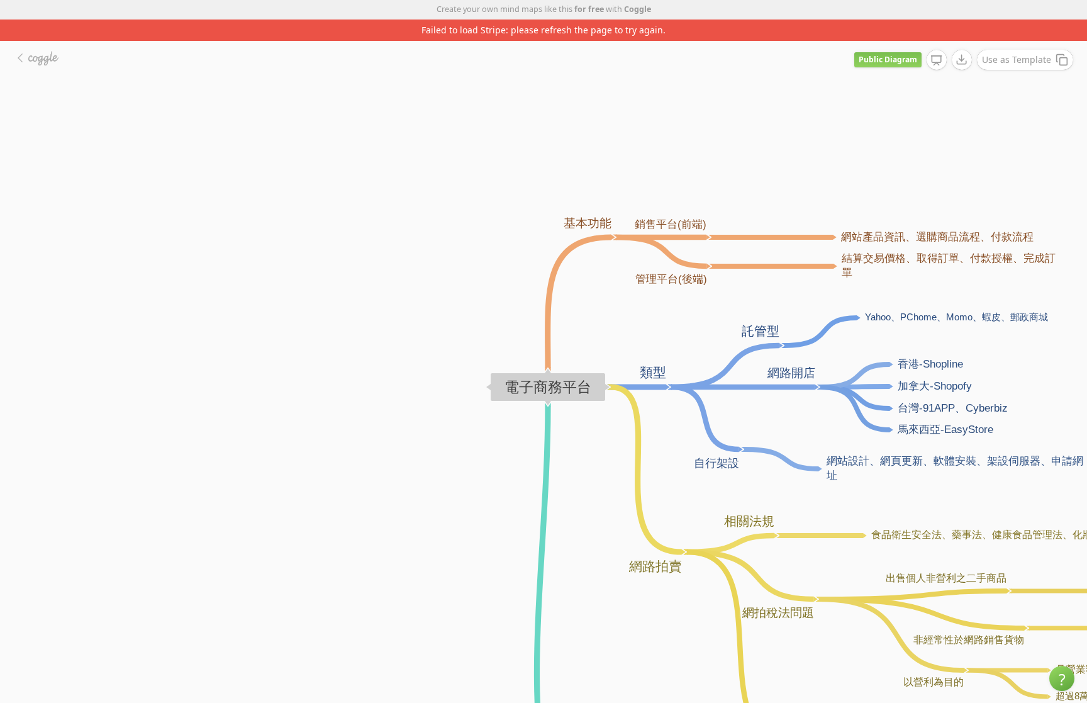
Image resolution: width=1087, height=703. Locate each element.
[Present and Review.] (937, 60)
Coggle (637, 9)
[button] (1061, 678)
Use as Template (1016, 59)
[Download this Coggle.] (962, 60)
